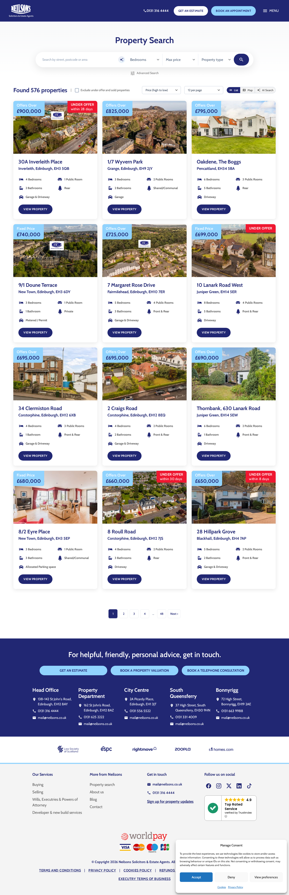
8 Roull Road (121, 531)
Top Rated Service (233, 806)
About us (97, 792)
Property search (102, 784)
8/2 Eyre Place (34, 531)
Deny (231, 877)
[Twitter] (229, 786)
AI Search (265, 90)
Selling (37, 792)
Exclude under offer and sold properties (105, 90)
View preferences (266, 877)
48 (161, 614)
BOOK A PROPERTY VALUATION (144, 671)
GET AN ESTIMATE (191, 11)
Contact (96, 806)
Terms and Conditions (60, 870)
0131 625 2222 (94, 717)
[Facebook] (208, 786)
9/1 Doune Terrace (37, 285)
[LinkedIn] (239, 786)
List (233, 90)
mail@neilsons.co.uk (52, 718)
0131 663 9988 (232, 711)
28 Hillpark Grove (216, 531)
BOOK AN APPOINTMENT (233, 11)
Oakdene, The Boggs (219, 162)
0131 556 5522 (140, 711)
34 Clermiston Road (40, 408)
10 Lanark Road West (220, 285)
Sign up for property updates (170, 801)
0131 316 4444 (48, 711)
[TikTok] (249, 786)
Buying (37, 784)
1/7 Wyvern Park (125, 162)
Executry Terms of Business (144, 879)
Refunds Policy (173, 870)
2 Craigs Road (122, 408)
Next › (174, 614)
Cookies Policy (138, 870)
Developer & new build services (57, 812)
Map (247, 90)
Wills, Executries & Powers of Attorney (55, 802)
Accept (196, 877)
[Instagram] (219, 786)
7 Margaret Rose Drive (131, 285)
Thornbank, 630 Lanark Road (228, 408)
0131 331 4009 (186, 717)
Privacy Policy (235, 887)
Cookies (221, 887)
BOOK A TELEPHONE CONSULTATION (215, 671)
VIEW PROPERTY (35, 209)
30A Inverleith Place (40, 162)
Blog (93, 799)
